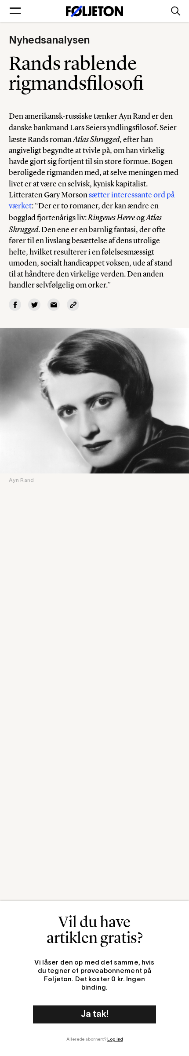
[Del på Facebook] (15, 305)
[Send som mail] (53, 305)
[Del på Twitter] (34, 305)
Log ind (115, 1039)
